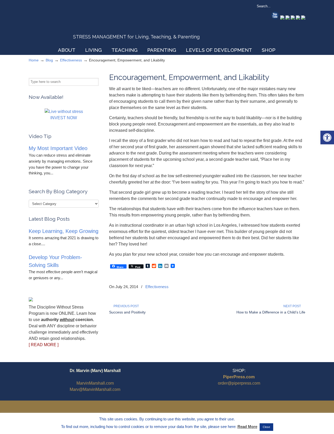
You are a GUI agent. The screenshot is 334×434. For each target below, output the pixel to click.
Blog (49, 60)
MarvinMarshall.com (95, 383)
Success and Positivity (127, 312)
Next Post (292, 306)
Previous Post (125, 306)
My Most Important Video (58, 148)
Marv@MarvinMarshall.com (95, 389)
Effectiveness (71, 60)
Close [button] (266, 427)
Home (34, 60)
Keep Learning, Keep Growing (63, 231)
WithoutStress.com (66, 24)
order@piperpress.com (239, 383)
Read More (247, 426)
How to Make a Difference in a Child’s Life (270, 312)
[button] (327, 137)
